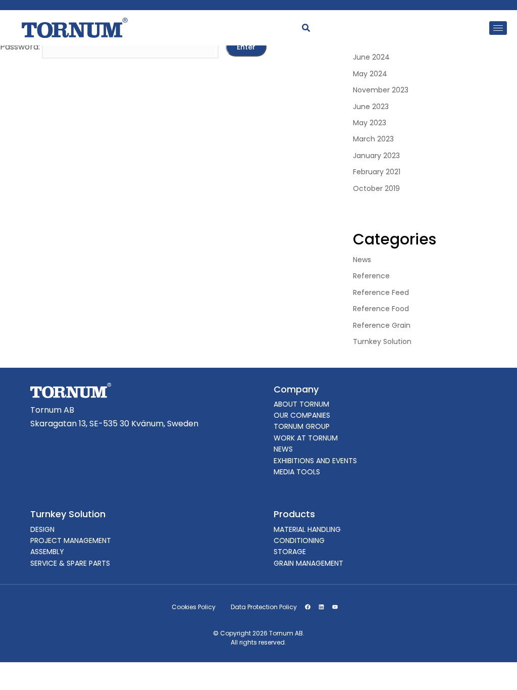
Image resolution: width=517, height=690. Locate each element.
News (362, 260)
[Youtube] (334, 607)
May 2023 (369, 123)
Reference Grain (381, 325)
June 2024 (371, 57)
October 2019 (376, 188)
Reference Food (381, 309)
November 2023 (380, 90)
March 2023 (373, 139)
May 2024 (370, 74)
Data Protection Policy (264, 607)
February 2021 (376, 172)
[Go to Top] (496, 669)
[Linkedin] (321, 607)
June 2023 (371, 107)
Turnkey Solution (382, 341)
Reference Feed (381, 292)
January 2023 (376, 156)
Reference (371, 276)
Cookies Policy (194, 607)
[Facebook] (307, 607)
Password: (21, 47)
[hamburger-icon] (498, 28)
